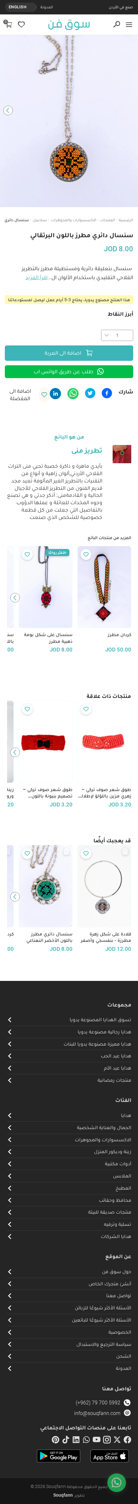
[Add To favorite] (86, 554)
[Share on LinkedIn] (55, 393)
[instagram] (107, 1441)
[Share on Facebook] (107, 393)
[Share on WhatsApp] (73, 393)
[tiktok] (66, 1441)
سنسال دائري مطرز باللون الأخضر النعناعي (49, 937)
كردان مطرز (119, 634)
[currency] (33, 7)
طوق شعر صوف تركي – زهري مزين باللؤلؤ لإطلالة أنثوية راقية (105, 793)
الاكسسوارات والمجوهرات (73, 219)
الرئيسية (126, 219)
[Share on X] (90, 393)
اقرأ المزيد (36, 277)
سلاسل (40, 219)
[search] (117, 24)
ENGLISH (17, 6)
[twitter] (117, 1441)
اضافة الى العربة (63, 353)
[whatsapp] (86, 1441)
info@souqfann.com (97, 1413)
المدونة (46, 6)
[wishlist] (21, 24)
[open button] (129, 24)
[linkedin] (76, 1441)
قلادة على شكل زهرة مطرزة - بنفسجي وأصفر (106, 937)
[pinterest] (55, 1441)
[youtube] (96, 1441)
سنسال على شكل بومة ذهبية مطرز (48, 638)
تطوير (69, 1495)
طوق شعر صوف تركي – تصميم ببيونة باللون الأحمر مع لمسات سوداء (47, 793)
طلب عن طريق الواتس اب (63, 371)
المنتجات (107, 219)
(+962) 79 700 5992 (98, 1403)
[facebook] (127, 1441)
